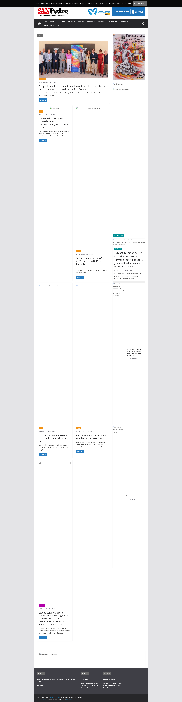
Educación (43, 79)
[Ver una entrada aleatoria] (142, 23)
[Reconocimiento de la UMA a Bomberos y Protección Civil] (92, 356)
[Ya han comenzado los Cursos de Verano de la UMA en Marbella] (92, 178)
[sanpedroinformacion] (39, 23)
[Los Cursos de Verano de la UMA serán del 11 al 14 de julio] (55, 356)
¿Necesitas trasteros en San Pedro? (133, 496)
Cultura (81, 21)
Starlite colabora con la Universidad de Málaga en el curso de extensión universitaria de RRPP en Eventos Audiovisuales (53, 618)
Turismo (90, 21)
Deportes (71, 21)
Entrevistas (124, 21)
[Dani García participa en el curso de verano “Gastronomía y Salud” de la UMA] (55, 108)
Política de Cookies (109, 679)
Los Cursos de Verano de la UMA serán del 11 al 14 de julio (53, 438)
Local (52, 21)
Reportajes (113, 21)
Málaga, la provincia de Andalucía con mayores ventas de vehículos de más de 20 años (133, 352)
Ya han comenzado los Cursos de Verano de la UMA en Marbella (91, 260)
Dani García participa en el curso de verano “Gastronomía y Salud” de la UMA (53, 123)
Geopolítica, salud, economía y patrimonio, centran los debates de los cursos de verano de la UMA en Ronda (72, 88)
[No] (180, 3)
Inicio (45, 21)
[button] (55, 21)
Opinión (62, 21)
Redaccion (53, 82)
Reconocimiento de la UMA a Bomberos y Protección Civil (91, 437)
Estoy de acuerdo (140, 3)
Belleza (101, 21)
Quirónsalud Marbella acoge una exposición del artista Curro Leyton (90, 685)
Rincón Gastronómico (51, 26)
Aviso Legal (84, 679)
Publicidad (40, 685)
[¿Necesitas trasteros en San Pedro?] (119, 497)
